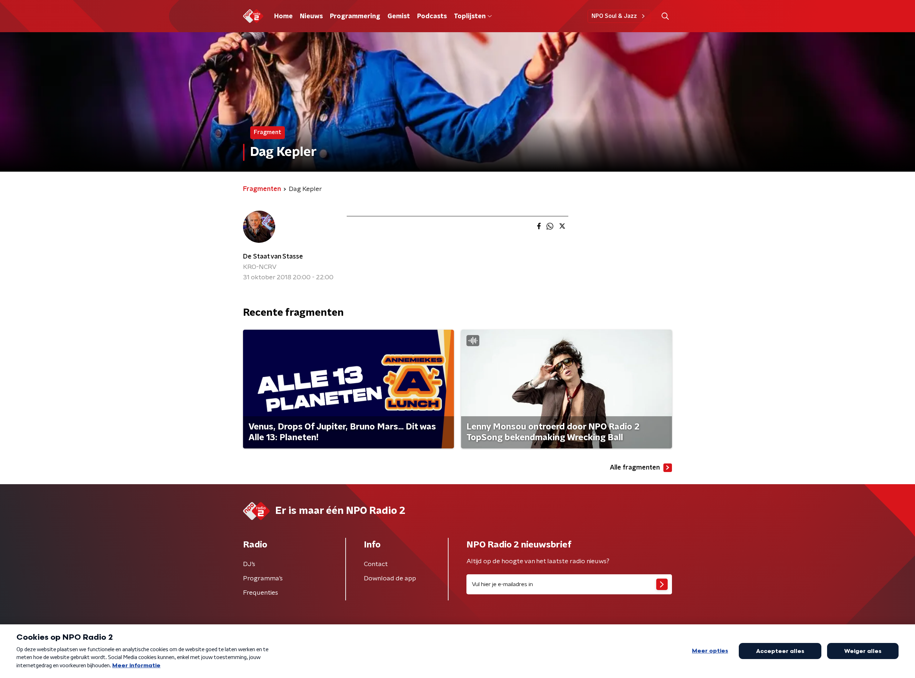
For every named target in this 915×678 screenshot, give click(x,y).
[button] (665, 16)
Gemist (398, 16)
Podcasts (432, 16)
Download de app (390, 578)
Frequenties (260, 593)
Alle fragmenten (635, 468)
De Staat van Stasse (273, 257)
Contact (376, 564)
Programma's (263, 578)
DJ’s (249, 564)
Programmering (355, 16)
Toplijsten (469, 16)
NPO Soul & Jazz (614, 16)
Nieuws (311, 16)
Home (283, 16)
